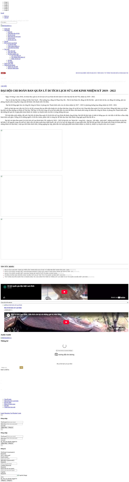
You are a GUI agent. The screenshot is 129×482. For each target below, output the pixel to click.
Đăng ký (3, 480)
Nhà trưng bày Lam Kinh (11, 401)
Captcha (3, 472)
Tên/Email (3, 422)
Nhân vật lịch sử (15, 59)
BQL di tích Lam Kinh (10, 43)
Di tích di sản (11, 35)
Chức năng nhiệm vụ (13, 46)
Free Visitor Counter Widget (65, 350)
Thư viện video (12, 52)
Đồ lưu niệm (7, 402)
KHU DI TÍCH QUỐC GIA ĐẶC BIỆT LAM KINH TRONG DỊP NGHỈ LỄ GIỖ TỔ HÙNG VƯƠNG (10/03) (31, 273)
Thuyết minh (7, 399)
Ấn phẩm (10, 62)
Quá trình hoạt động (13, 47)
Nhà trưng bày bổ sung (14, 36)
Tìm (21, 367)
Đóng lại (11, 427)
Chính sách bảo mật (9, 407)
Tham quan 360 (8, 63)
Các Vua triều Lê (16, 55)
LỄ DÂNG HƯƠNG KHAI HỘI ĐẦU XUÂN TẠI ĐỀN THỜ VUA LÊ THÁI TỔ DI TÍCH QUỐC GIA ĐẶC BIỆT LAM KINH (35, 275)
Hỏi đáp (6, 405)
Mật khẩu (3, 424)
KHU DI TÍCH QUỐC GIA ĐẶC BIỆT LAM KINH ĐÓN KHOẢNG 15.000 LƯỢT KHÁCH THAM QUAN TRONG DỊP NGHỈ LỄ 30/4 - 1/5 (39, 271)
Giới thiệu (7, 30)
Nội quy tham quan (13, 68)
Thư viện (6, 49)
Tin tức (6, 41)
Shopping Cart (8, 413)
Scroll (2, 13)
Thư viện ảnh (11, 51)
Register (15, 413)
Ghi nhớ (3, 425)
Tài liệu (10, 60)
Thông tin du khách (9, 65)
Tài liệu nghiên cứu (13, 54)
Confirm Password (6, 465)
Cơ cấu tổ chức (12, 44)
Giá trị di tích (11, 38)
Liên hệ (6, 17)
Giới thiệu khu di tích (13, 33)
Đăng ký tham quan (9, 404)
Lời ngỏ (10, 32)
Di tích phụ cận (12, 40)
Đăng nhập (4, 427)
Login (2, 413)
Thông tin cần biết (13, 66)
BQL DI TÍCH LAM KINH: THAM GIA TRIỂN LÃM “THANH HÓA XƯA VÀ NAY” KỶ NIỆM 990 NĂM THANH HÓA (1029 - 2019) (37, 269)
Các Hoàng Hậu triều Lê (18, 57)
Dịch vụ (6, 16)
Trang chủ (7, 28)
